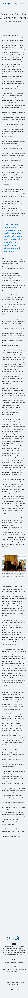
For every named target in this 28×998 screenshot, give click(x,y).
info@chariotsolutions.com (14, 963)
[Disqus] (14, 862)
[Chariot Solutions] (5, 4)
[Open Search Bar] (16, 4)
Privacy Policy (14, 989)
